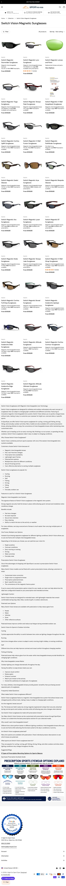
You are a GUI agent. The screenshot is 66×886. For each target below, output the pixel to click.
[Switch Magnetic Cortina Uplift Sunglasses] (11, 126)
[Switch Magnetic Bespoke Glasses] (55, 165)
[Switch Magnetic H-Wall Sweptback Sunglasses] (55, 87)
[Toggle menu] (2, 7)
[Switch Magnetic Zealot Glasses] (11, 165)
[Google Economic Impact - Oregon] (12, 825)
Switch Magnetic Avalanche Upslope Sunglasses (52, 302)
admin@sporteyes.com (9, 847)
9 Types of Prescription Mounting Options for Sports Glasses (22, 753)
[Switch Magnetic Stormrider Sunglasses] (11, 45)
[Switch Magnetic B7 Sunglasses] (55, 205)
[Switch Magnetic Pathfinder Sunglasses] (55, 126)
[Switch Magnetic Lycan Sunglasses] (33, 205)
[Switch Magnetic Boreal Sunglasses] (33, 285)
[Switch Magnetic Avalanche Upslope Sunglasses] (55, 285)
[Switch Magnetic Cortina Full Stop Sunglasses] (11, 285)
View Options (49, 68)
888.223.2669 (5, 843)
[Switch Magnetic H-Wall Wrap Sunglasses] (55, 244)
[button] (27, 71)
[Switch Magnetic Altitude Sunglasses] (33, 327)
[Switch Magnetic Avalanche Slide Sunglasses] (11, 327)
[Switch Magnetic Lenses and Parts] (55, 45)
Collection (11, 18)
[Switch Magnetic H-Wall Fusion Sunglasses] (33, 126)
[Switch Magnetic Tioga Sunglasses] (11, 87)
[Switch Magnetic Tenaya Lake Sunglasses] (33, 244)
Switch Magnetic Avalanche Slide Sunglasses (7, 344)
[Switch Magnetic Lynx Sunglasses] (33, 45)
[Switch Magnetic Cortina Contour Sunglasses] (55, 327)
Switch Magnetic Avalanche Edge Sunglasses (7, 386)
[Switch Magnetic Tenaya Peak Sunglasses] (33, 87)
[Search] (60, 7)
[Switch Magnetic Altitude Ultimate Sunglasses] (33, 369)
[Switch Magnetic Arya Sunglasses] (33, 165)
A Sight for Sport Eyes (13, 872)
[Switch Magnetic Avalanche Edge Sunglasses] (11, 369)
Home (3, 18)
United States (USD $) (10, 868)
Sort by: (52, 32)
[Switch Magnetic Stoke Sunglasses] (11, 244)
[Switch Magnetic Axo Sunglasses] (11, 205)
